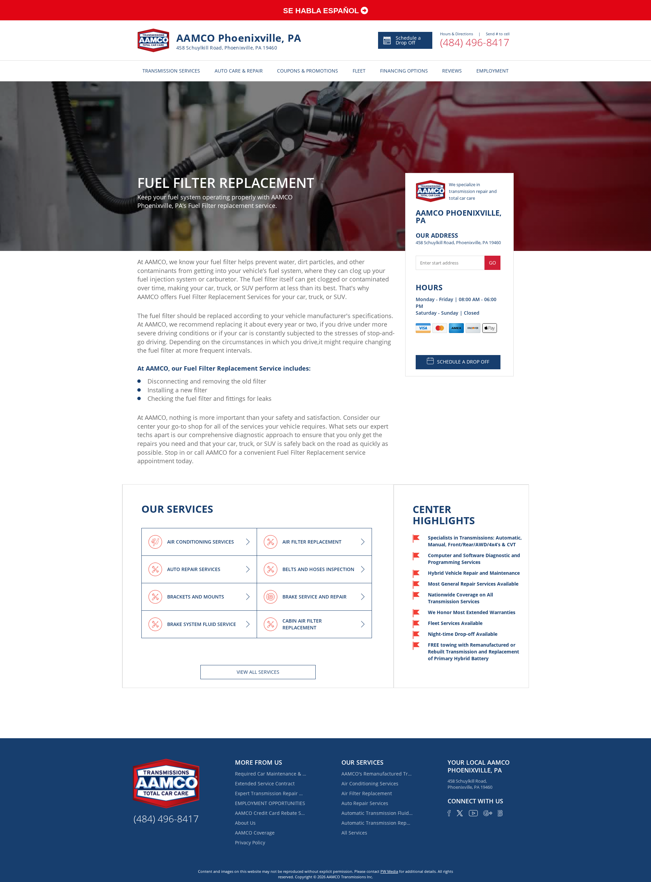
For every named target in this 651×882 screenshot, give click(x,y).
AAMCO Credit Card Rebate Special (270, 813)
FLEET (359, 70)
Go (492, 262)
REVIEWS (452, 70)
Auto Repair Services (364, 803)
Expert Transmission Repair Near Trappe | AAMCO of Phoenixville (270, 793)
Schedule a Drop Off (408, 40)
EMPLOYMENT (492, 70)
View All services (258, 672)
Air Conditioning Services (369, 783)
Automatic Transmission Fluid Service (377, 813)
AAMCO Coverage (255, 832)
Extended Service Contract (265, 783)
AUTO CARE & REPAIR (239, 70)
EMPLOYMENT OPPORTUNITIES (270, 803)
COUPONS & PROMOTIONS (307, 70)
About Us (245, 823)
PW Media (389, 871)
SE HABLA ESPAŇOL (322, 10)
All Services (354, 832)
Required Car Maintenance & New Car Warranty (270, 773)
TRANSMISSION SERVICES (171, 70)
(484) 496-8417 (474, 42)
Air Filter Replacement (366, 793)
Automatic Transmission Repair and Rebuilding (377, 823)
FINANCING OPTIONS (404, 70)
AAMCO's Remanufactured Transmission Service (377, 773)
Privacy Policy (250, 842)
